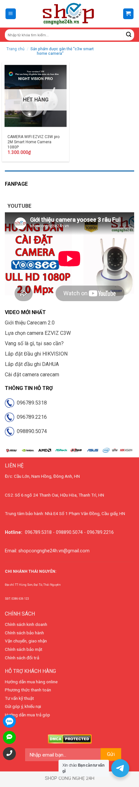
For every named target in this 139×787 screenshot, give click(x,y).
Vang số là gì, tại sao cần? (34, 343)
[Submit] (128, 35)
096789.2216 (30, 417)
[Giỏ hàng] (128, 13)
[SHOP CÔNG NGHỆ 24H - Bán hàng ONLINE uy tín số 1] (68, 14)
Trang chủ (15, 49)
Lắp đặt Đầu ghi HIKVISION (36, 354)
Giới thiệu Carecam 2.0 (30, 323)
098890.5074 (30, 431)
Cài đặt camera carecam (32, 374)
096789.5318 (30, 403)
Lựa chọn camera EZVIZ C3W (38, 333)
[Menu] (10, 13)
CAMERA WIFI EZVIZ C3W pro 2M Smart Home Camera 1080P (33, 142)
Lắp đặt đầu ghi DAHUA (32, 364)
